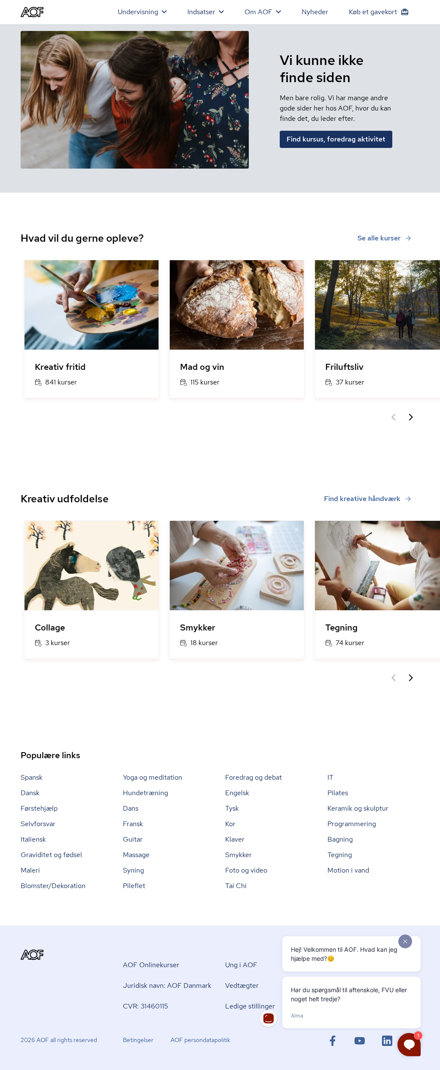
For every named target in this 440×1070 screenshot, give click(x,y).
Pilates (337, 792)
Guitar (133, 839)
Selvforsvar (38, 823)
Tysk (232, 808)
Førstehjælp (39, 808)
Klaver (234, 839)
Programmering (351, 823)
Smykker (238, 854)
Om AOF (258, 11)
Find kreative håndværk (362, 498)
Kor (230, 823)
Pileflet (134, 885)
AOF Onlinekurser (151, 964)
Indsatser (201, 11)
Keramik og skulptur (357, 808)
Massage (136, 854)
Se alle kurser (379, 238)
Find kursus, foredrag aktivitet (336, 139)
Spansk (32, 777)
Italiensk (33, 839)
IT (330, 777)
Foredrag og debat (253, 777)
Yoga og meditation (152, 777)
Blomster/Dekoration (53, 885)
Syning (133, 870)
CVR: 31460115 (145, 1006)
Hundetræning (145, 792)
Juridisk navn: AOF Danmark (167, 985)
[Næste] (410, 417)
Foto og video (246, 870)
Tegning (339, 854)
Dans (130, 808)
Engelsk (237, 792)
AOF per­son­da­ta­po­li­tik (200, 1040)
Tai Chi (236, 885)
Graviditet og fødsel (51, 854)
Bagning (340, 839)
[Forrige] (393, 417)
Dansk (30, 792)
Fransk (133, 823)
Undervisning (138, 11)
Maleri (30, 870)
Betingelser (138, 1040)
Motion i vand (348, 870)
